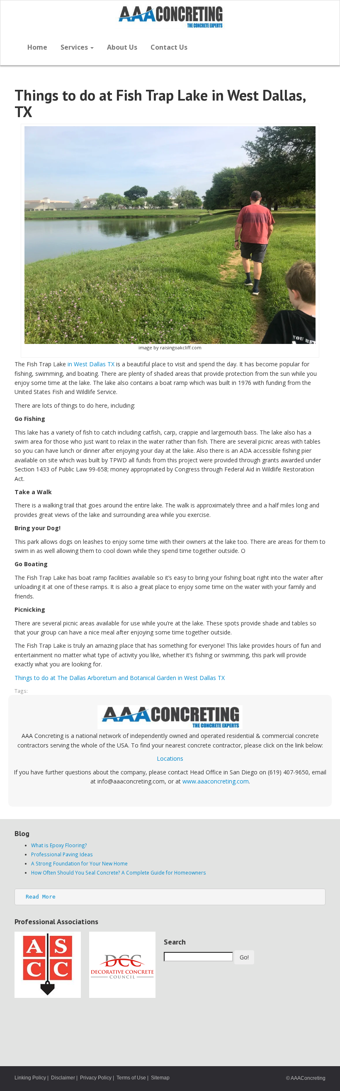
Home (37, 47)
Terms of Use (131, 1078)
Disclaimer (63, 1078)
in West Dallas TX (91, 364)
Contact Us (169, 47)
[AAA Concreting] (170, 17)
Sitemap (160, 1078)
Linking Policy (30, 1078)
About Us (122, 47)
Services (75, 47)
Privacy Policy (96, 1078)
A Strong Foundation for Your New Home (79, 863)
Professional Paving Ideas (62, 854)
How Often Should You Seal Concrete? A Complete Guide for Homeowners (118, 872)
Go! (244, 957)
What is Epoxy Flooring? (59, 845)
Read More (41, 897)
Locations (170, 758)
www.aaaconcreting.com (215, 781)
